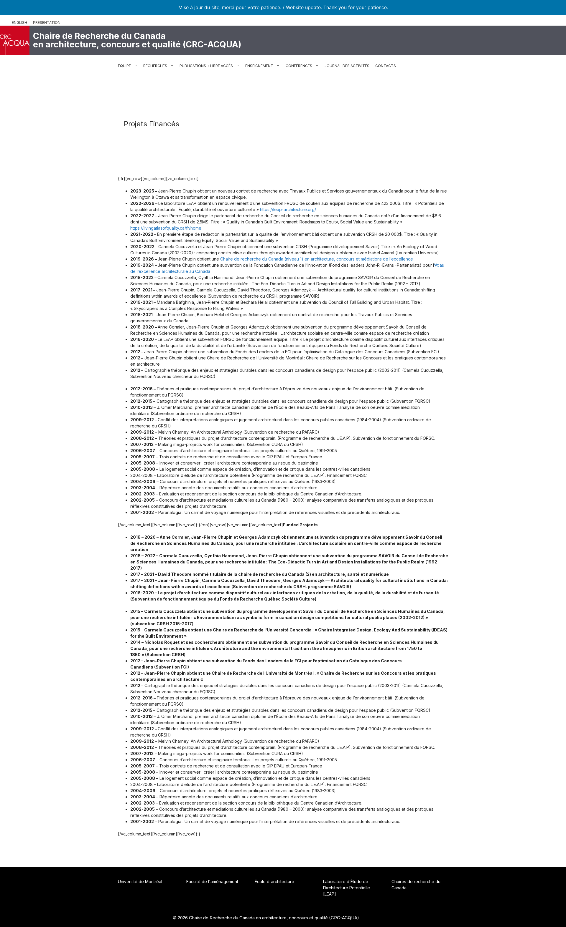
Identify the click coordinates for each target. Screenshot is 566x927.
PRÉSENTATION (46, 22)
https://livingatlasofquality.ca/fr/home (165, 227)
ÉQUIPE (124, 66)
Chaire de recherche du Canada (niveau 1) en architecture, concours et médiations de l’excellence (316, 258)
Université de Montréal (140, 881)
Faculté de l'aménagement (212, 881)
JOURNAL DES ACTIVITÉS (347, 66)
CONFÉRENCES (299, 66)
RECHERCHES (155, 66)
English (19, 22)
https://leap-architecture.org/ (288, 209)
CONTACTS (385, 66)
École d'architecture (274, 881)
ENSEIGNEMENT (259, 66)
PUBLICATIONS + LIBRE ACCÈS (206, 66)
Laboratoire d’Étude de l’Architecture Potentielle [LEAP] (346, 887)
